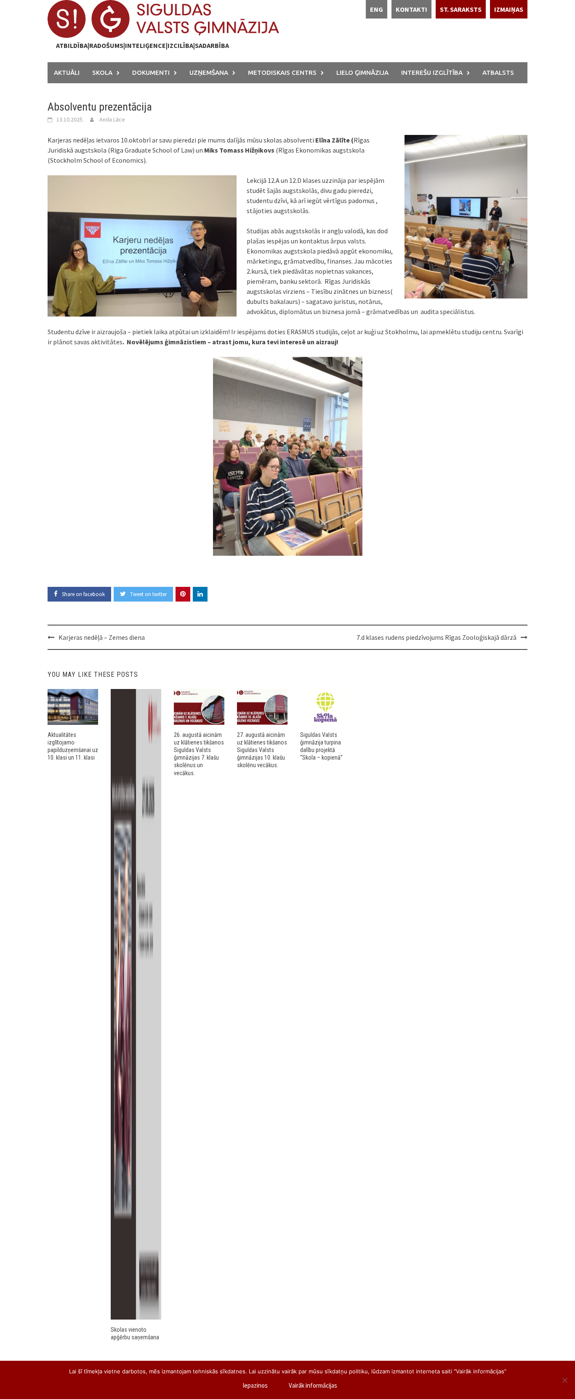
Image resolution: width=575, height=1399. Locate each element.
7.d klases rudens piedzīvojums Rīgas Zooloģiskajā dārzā (436, 637)
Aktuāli (67, 72)
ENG (376, 9)
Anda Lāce (112, 119)
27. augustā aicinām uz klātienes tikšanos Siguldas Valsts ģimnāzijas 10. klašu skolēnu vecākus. (262, 750)
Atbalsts (498, 72)
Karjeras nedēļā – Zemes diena (102, 637)
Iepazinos (255, 1385)
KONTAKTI (411, 9)
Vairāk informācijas (313, 1385)
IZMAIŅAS (508, 9)
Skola (102, 72)
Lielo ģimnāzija (362, 72)
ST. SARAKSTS (461, 9)
